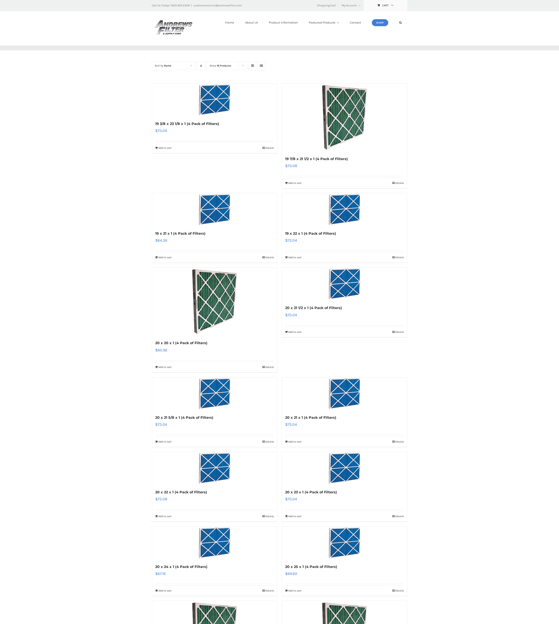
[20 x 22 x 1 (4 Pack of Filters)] (214, 468)
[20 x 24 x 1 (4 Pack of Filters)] (214, 543)
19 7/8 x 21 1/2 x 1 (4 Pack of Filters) (316, 159)
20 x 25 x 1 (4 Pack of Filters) (311, 567)
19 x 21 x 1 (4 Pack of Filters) (180, 233)
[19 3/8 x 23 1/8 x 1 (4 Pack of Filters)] (214, 100)
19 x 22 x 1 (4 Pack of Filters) (310, 233)
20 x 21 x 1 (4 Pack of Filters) (310, 417)
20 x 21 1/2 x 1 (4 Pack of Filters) (313, 308)
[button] (400, 22)
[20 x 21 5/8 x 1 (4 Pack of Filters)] (214, 393)
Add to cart (165, 147)
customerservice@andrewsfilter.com (217, 5)
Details (269, 147)
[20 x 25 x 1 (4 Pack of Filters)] (344, 543)
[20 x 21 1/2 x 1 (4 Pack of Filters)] (344, 284)
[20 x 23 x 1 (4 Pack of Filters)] (344, 468)
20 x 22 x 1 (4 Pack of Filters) (181, 492)
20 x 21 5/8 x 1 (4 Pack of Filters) (184, 417)
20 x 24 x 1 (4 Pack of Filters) (181, 567)
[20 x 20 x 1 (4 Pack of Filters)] (214, 301)
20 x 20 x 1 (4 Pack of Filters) (181, 343)
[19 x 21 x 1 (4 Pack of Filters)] (214, 209)
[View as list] (261, 66)
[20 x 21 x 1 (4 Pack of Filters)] (344, 393)
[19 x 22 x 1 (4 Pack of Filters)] (344, 209)
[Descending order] (201, 65)
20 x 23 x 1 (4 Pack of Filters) (311, 492)
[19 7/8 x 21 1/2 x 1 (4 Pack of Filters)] (344, 117)
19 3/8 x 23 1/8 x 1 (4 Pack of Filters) (187, 124)
